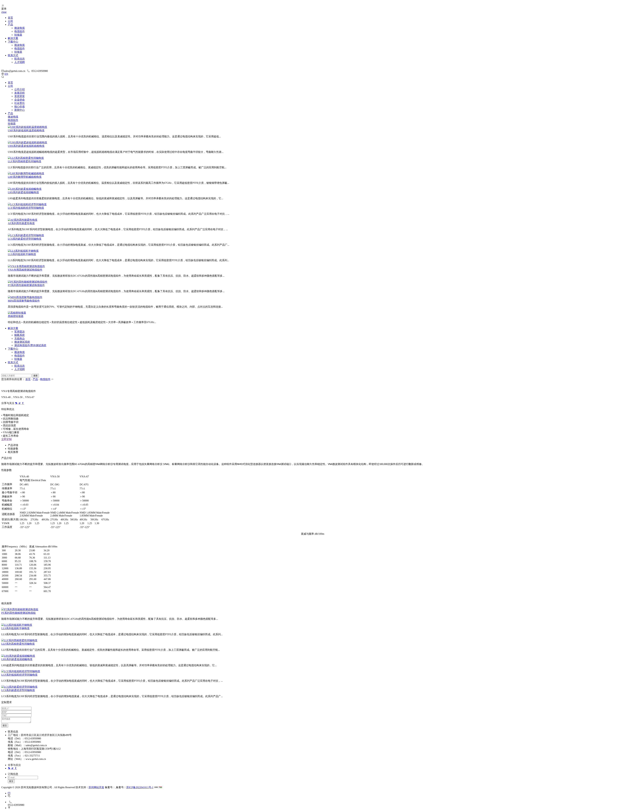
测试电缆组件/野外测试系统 (30, 345)
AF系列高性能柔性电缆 (21, 223)
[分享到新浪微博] (19, 403)
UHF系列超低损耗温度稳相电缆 (26, 130)
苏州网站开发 (96, 787)
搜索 (35, 375)
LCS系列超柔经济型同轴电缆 (24, 238)
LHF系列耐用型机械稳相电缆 (25, 176)
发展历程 (19, 92)
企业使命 (19, 99)
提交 (5, 725)
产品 (10, 24)
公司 (10, 21)
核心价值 (19, 106)
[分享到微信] (16, 403)
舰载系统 (19, 335)
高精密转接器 (15, 316)
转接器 (18, 34)
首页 (10, 17)
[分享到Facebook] (22, 403)
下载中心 (13, 41)
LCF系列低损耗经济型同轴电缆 (26, 207)
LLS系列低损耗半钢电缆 (22, 254)
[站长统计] (158, 787)
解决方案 (13, 38)
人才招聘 (19, 62)
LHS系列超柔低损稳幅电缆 (23, 192)
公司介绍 (19, 89)
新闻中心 (19, 110)
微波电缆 (19, 28)
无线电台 (19, 338)
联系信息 (19, 58)
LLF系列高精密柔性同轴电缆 (24, 161)
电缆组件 (19, 31)
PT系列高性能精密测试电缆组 (18, 612)
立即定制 (6, 439)
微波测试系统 (22, 342)
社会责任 (19, 103)
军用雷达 (19, 331)
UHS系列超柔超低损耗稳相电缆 (26, 146)
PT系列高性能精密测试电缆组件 (26, 285)
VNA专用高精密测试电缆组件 (25, 269)
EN (6, 73)
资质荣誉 (19, 96)
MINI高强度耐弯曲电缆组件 (24, 300)
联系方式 (13, 55)
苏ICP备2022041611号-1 (139, 787)
